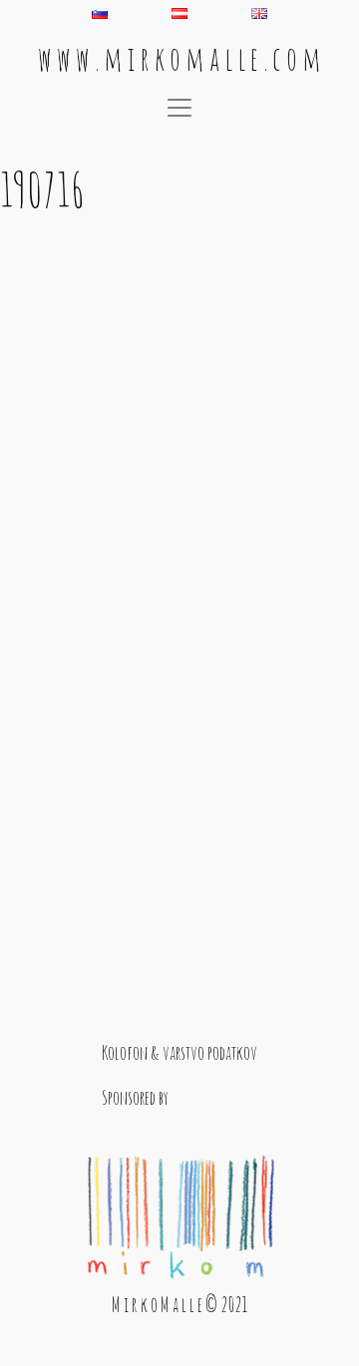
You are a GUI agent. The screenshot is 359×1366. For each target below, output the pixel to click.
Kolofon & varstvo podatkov (179, 1052)
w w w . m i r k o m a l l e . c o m (179, 58)
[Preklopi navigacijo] (179, 108)
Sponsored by (135, 1097)
